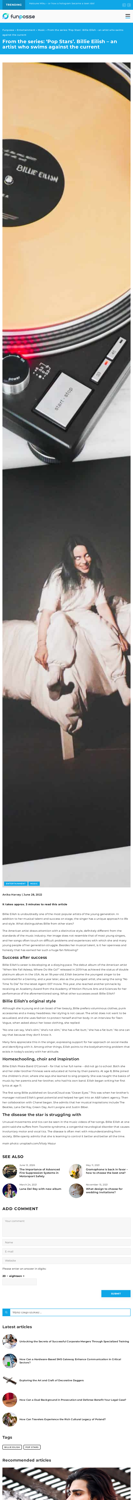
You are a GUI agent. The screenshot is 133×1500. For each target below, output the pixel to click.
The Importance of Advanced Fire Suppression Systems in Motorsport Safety (39, 1173)
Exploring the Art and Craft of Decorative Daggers (51, 1380)
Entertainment (16, 883)
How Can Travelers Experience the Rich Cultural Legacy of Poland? (62, 1419)
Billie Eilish (12, 1447)
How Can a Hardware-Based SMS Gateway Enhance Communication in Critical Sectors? (70, 1361)
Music (34, 883)
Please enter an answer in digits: (24, 1268)
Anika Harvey (11, 894)
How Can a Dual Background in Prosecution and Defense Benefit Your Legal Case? (72, 1399)
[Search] (6, 1312)
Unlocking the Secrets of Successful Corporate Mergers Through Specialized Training (74, 1341)
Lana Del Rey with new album (40, 1188)
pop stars (32, 1447)
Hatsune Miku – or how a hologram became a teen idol (61, 3)
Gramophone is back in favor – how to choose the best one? (107, 1171)
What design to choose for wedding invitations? (104, 1190)
